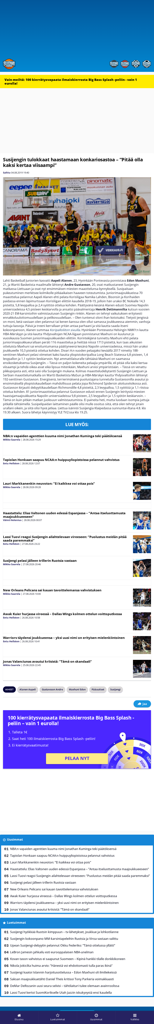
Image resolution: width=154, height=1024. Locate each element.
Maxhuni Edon (77, 689)
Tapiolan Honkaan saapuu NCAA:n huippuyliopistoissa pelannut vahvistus (61, 460)
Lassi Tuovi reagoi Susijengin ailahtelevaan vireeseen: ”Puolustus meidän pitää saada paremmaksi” (65, 539)
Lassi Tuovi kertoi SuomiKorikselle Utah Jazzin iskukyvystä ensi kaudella (61, 993)
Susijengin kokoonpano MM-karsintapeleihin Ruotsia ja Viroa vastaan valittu (64, 939)
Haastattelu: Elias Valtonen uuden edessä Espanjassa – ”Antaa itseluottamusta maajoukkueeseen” (64, 515)
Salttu (7, 172)
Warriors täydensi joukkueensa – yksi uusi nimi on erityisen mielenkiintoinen (64, 638)
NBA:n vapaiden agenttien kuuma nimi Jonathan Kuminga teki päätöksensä (62, 436)
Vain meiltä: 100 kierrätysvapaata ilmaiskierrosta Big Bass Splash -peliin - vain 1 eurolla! (71, 81)
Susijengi (115, 689)
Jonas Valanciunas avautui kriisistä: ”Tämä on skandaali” (47, 661)
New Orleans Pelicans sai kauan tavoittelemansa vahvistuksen (52, 590)
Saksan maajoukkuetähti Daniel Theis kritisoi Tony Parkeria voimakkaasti (62, 979)
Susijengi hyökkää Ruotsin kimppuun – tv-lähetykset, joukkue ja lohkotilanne (64, 932)
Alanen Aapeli (28, 689)
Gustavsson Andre (52, 689)
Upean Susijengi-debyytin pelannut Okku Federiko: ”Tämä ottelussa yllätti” (62, 945)
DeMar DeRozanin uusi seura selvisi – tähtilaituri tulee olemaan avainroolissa (64, 986)
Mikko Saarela (11, 439)
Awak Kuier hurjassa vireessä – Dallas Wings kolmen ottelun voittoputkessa (62, 614)
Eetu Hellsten (11, 463)
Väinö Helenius (12, 520)
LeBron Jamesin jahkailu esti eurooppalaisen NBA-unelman (52, 952)
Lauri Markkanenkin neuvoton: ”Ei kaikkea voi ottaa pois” (49, 483)
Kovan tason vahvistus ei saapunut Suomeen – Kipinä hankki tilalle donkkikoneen (67, 959)
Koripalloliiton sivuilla (65, 330)
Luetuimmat (16, 923)
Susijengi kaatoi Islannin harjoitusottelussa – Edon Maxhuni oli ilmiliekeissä (63, 972)
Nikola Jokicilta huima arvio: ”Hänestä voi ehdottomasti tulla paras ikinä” (61, 966)
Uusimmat (15, 839)
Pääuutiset (98, 689)
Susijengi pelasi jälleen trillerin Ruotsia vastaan (40, 560)
